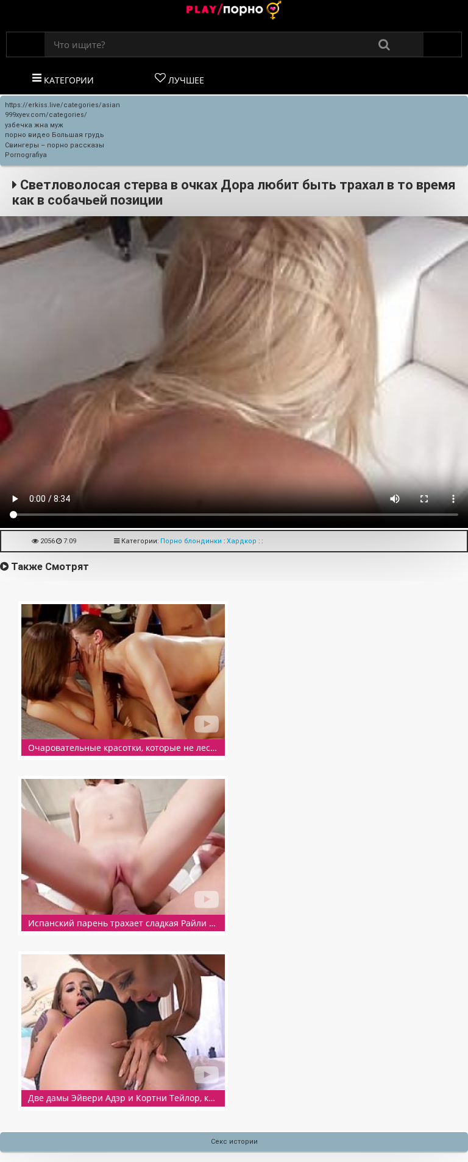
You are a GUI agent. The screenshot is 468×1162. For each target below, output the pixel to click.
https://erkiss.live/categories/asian (62, 105)
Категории (67, 80)
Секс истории (234, 1142)
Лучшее (185, 80)
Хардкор (242, 541)
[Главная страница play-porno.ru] (234, 11)
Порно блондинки (191, 541)
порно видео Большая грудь (54, 135)
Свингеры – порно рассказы (54, 145)
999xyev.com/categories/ (46, 115)
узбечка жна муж (34, 125)
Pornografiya (26, 155)
